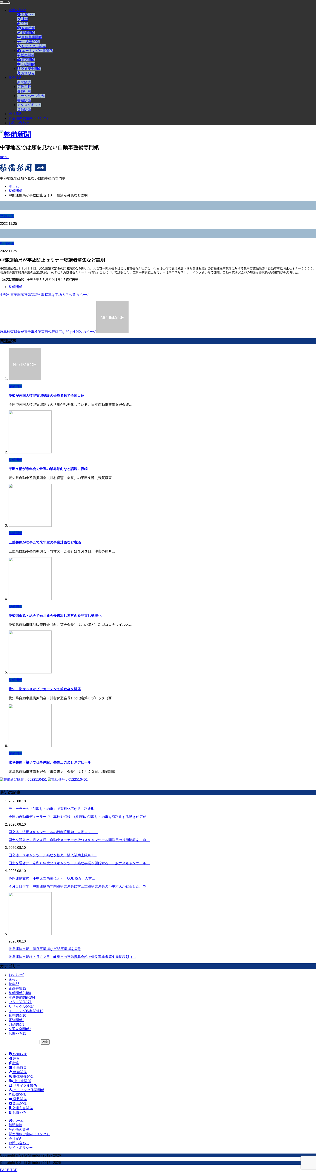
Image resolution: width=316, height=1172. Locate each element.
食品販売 (24, 109)
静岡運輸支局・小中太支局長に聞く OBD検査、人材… (52, 878)
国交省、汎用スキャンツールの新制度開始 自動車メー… (53, 832)
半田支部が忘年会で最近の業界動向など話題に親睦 (48, 469)
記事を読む (17, 10)
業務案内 (15, 78)
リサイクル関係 (33, 46)
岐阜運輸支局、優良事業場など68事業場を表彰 (45, 949)
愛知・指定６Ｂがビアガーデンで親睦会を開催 (45, 689)
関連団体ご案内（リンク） (29, 118)
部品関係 (28, 64)
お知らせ (28, 14)
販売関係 (27, 55)
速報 (24, 19)
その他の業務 (19, 1129)
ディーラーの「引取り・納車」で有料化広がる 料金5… (53, 809)
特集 (24, 23)
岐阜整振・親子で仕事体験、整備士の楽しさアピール (50, 762)
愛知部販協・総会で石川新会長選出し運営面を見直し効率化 (55, 615)
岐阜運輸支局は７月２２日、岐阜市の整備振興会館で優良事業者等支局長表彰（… (72, 957)
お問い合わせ (19, 123)
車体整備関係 (31, 37)
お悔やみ (27, 73)
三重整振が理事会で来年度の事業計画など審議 (45, 542)
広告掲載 (24, 87)
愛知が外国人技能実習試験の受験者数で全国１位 (46, 395)
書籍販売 (24, 100)
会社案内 (15, 114)
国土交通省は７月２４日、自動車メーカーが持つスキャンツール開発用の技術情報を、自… (79, 840)
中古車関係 (30, 41)
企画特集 (28, 28)
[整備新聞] (15, 134)
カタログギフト (29, 105)
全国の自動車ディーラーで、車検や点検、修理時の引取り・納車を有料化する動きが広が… (79, 817)
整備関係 (28, 32)
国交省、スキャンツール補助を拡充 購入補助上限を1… (53, 855)
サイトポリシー (21, 1147)
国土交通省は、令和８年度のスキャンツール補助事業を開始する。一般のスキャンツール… (79, 863)
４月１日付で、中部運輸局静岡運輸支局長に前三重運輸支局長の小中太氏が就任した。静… (79, 886)
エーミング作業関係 (37, 50)
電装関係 (28, 59)
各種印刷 (24, 91)
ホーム (18, 1120)
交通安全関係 (30, 68)
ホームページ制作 (31, 96)
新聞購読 (24, 82)
